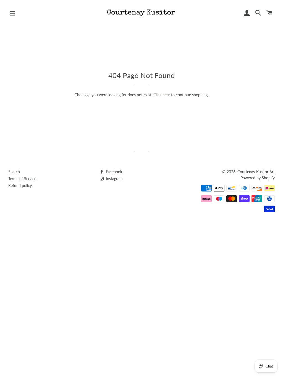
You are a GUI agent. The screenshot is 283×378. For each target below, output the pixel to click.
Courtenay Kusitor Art (256, 171)
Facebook (113, 171)
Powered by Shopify (257, 177)
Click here (161, 94)
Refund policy (20, 185)
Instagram (114, 178)
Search (14, 171)
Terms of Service (22, 178)
